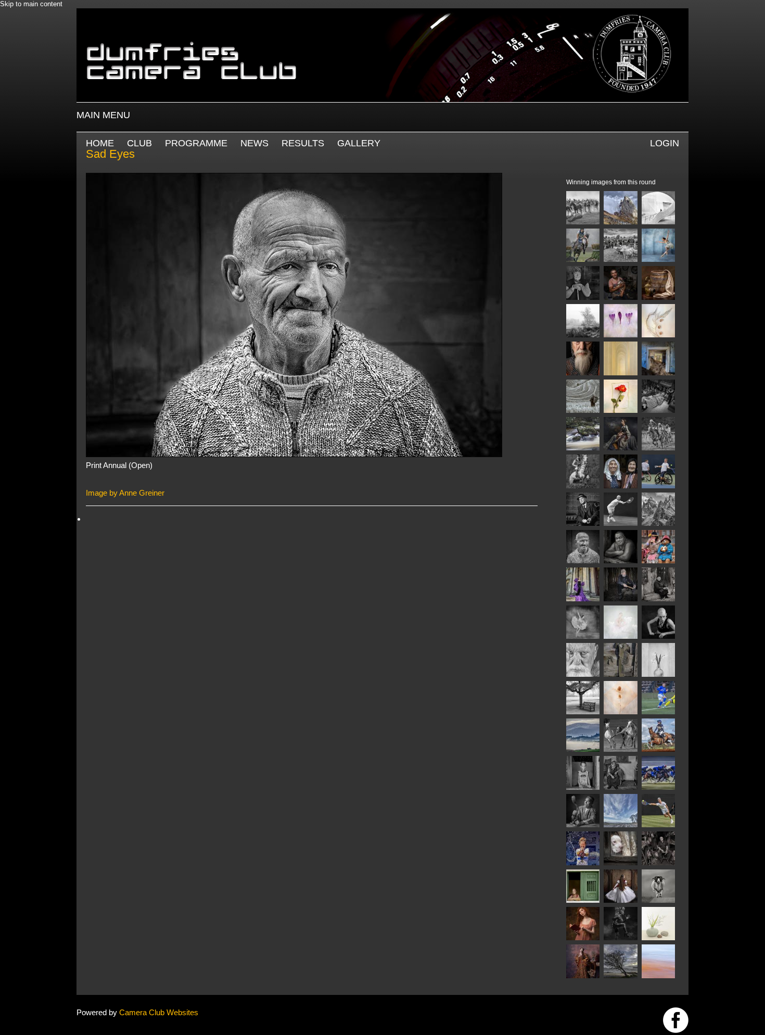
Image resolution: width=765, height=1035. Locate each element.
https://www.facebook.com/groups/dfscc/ (675, 1020)
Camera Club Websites (158, 1012)
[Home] (382, 13)
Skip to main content (31, 4)
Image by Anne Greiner (125, 492)
